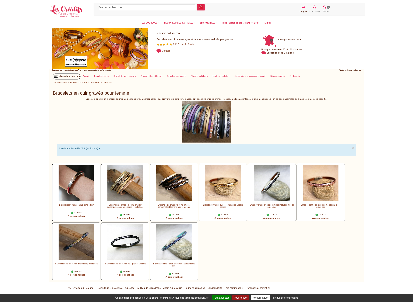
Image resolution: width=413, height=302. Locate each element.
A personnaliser (76, 216)
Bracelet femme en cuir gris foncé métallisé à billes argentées (272, 206)
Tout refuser (240, 297)
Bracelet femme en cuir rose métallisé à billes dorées (223, 206)
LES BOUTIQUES (150, 22)
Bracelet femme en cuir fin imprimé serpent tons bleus (174, 265)
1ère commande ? (234, 287)
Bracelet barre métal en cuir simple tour (76, 205)
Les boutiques (60, 82)
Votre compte (314, 11)
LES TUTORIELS (208, 22)
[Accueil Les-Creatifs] (70, 11)
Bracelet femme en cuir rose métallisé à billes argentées (321, 206)
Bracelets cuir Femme (101, 82)
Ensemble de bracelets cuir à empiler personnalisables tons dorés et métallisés (125, 206)
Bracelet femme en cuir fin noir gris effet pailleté (125, 264)
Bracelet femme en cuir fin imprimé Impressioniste (76, 264)
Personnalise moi (78, 82)
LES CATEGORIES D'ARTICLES (179, 22)
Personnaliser (260, 297)
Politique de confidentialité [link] (285, 297)
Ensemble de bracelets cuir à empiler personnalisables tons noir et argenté (174, 206)
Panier (326, 9)
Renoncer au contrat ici (258, 287)
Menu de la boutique (69, 76)
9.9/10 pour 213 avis (183, 44)
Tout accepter (221, 297)
